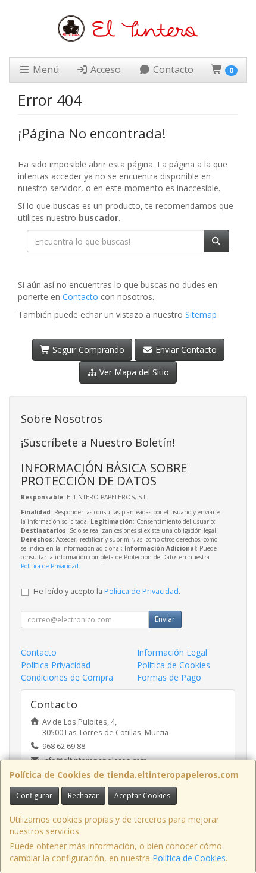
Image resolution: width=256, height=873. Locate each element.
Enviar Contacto (185, 349)
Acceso (104, 69)
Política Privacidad (55, 664)
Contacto (172, 69)
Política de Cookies (189, 857)
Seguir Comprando (87, 349)
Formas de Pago (169, 677)
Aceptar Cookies (142, 795)
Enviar (165, 619)
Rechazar (83, 795)
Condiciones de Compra (67, 677)
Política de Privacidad (50, 566)
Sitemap (201, 314)
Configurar (34, 795)
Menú (44, 69)
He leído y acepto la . (106, 591)
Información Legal (172, 652)
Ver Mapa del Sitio (133, 372)
